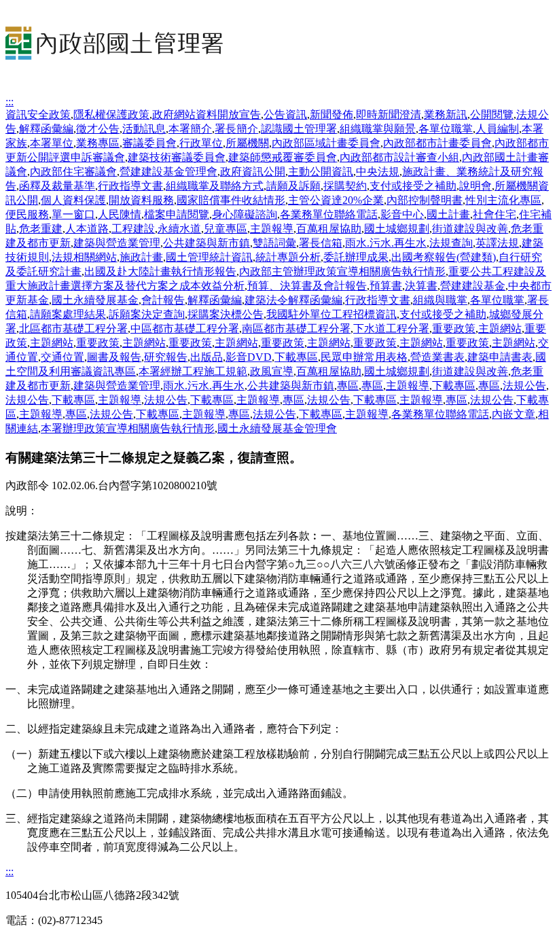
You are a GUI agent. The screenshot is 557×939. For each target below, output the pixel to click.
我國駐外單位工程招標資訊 (331, 314)
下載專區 (296, 357)
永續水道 (179, 228)
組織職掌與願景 (378, 129)
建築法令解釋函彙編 (293, 300)
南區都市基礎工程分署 (296, 328)
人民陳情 (119, 214)
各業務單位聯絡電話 (329, 214)
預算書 (386, 285)
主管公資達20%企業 (336, 200)
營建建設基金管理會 (168, 171)
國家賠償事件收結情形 (231, 200)
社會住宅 (494, 214)
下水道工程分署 (391, 328)
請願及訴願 (293, 186)
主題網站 (500, 328)
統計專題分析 (288, 257)
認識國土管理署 (299, 129)
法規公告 (524, 385)
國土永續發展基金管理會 (277, 428)
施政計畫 (141, 257)
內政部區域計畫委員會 (326, 143)
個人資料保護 (73, 200)
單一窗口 (73, 214)
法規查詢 (451, 243)
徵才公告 (98, 129)
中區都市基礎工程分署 (184, 328)
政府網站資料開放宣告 (206, 114)
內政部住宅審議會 (73, 171)
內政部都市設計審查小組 (399, 157)
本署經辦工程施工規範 (193, 371)
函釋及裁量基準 (57, 186)
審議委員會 (149, 143)
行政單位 (201, 143)
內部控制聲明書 (425, 200)
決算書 (421, 285)
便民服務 (27, 214)
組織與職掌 (440, 300)
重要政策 (453, 328)
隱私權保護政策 (111, 114)
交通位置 (62, 357)
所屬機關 (247, 143)
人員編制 (497, 129)
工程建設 (133, 228)
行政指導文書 (130, 186)
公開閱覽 (492, 114)
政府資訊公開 (252, 171)
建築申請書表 (500, 357)
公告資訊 (285, 114)
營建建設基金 (472, 285)
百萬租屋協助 (328, 228)
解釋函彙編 (46, 129)
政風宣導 (271, 371)
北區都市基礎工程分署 (73, 328)
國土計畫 (448, 214)
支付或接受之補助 (413, 186)
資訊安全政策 (38, 114)
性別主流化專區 (503, 200)
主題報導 (271, 228)
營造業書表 (437, 357)
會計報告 (163, 300)
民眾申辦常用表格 (364, 357)
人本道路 (87, 228)
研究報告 (165, 357)
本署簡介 (190, 129)
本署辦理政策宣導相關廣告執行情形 (128, 428)
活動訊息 (144, 129)
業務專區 (98, 143)
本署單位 (51, 143)
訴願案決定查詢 (147, 314)
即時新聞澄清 (388, 114)
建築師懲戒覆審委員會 (282, 157)
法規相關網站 (84, 257)
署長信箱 (320, 243)
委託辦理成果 (356, 257)
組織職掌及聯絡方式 (215, 186)
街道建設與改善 (470, 228)
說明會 (475, 186)
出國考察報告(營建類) (443, 257)
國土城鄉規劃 (396, 228)
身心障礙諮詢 (244, 214)
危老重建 (40, 228)
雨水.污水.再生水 (386, 243)
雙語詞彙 (274, 243)
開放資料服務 (141, 200)
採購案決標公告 (225, 314)
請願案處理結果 (68, 314)
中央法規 (377, 171)
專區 (348, 385)
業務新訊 (445, 114)
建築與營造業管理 (116, 243)
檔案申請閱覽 (176, 214)
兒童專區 (225, 228)
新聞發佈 (331, 114)
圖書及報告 (114, 357)
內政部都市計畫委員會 (437, 143)
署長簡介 (236, 129)
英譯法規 (497, 243)
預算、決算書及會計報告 (307, 285)
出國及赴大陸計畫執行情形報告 (160, 271)
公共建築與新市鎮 (206, 243)
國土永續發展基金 (95, 300)
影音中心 (402, 214)
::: (9, 101)
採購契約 (345, 186)
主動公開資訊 (320, 171)
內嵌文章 (513, 414)
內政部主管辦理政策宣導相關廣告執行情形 (342, 271)
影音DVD (249, 357)
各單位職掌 (445, 129)
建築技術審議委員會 (177, 157)
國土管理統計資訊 (209, 257)
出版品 (206, 357)
